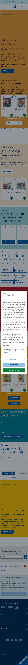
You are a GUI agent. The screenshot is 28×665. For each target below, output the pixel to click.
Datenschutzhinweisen (8, 350)
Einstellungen (14, 359)
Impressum (5, 352)
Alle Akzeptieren (14, 370)
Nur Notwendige (14, 364)
